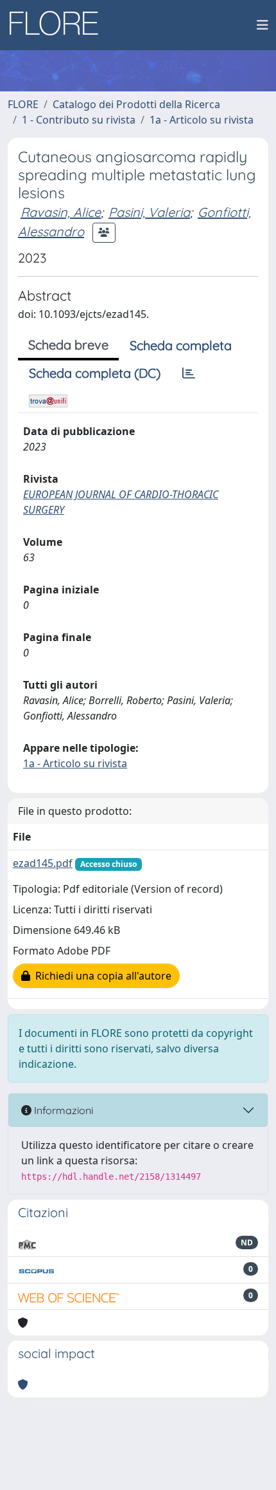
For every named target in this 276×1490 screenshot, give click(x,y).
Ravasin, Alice (61, 212)
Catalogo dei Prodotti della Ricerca (136, 104)
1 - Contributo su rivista (78, 120)
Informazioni (62, 1110)
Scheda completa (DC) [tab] (94, 373)
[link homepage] (58, 25)
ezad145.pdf (43, 863)
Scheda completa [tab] (181, 345)
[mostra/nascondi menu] (262, 25)
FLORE (23, 104)
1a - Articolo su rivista (202, 120)
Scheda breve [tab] (68, 345)
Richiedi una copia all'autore (100, 976)
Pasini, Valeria (149, 212)
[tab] (188, 373)
